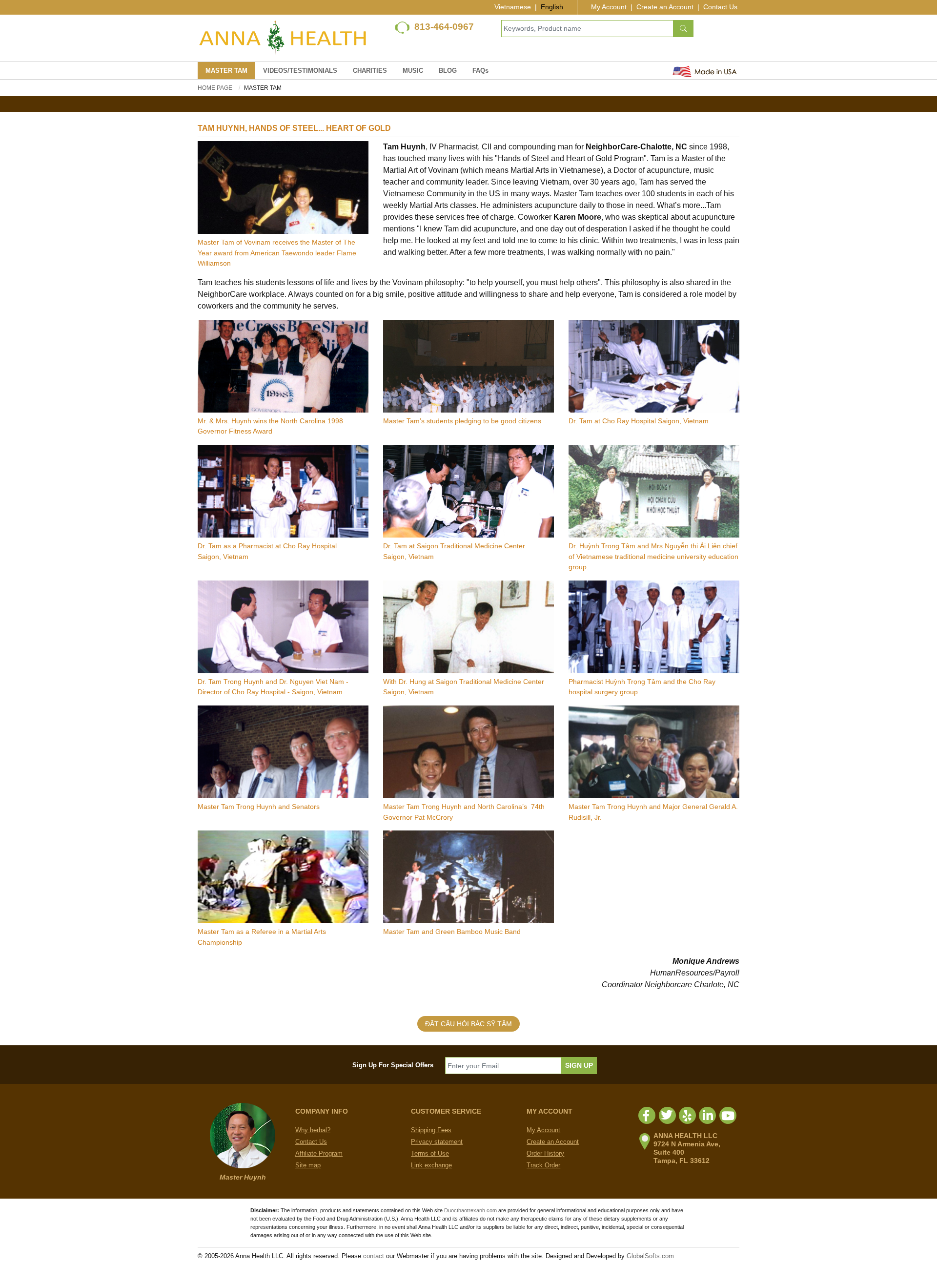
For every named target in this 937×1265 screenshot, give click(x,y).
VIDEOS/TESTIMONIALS (300, 70)
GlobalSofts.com (650, 1256)
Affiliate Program (319, 1153)
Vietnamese (512, 7)
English (552, 7)
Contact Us (720, 7)
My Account (609, 7)
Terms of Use (430, 1153)
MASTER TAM (226, 70)
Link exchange (431, 1165)
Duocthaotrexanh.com (470, 1210)
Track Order (543, 1165)
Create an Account (664, 7)
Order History (545, 1153)
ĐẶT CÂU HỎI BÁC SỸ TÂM (468, 1024)
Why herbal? (312, 1130)
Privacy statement (437, 1141)
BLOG (448, 70)
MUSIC (413, 70)
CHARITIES (370, 70)
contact (373, 1256)
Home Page (215, 87)
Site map (308, 1165)
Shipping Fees (431, 1130)
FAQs (480, 70)
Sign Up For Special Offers (392, 1065)
